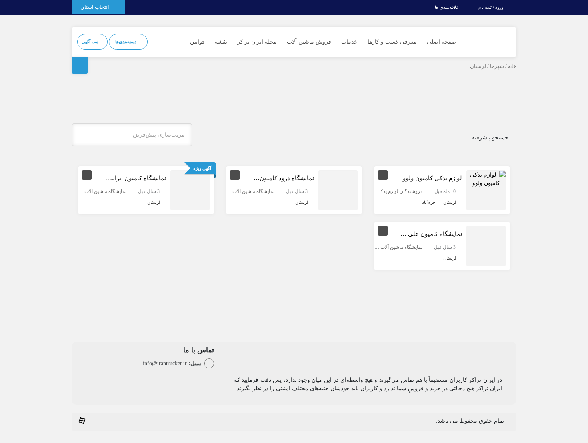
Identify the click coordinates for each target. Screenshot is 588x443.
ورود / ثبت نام (491, 7)
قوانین (197, 42)
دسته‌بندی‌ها (126, 41)
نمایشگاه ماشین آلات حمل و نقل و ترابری (233, 191)
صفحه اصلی (441, 42)
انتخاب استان (95, 7)
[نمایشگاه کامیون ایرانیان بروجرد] (190, 190)
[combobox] (132, 134)
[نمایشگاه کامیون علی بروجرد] (486, 245)
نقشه (221, 42)
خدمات (349, 42)
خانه (512, 66)
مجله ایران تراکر (257, 42)
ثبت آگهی (91, 41)
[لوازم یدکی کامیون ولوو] (486, 178)
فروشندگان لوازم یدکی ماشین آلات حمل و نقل (376, 191)
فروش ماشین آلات (309, 42)
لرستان (449, 202)
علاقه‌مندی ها (447, 7)
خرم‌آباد (429, 202)
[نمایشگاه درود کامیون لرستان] (338, 190)
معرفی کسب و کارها (392, 42)
